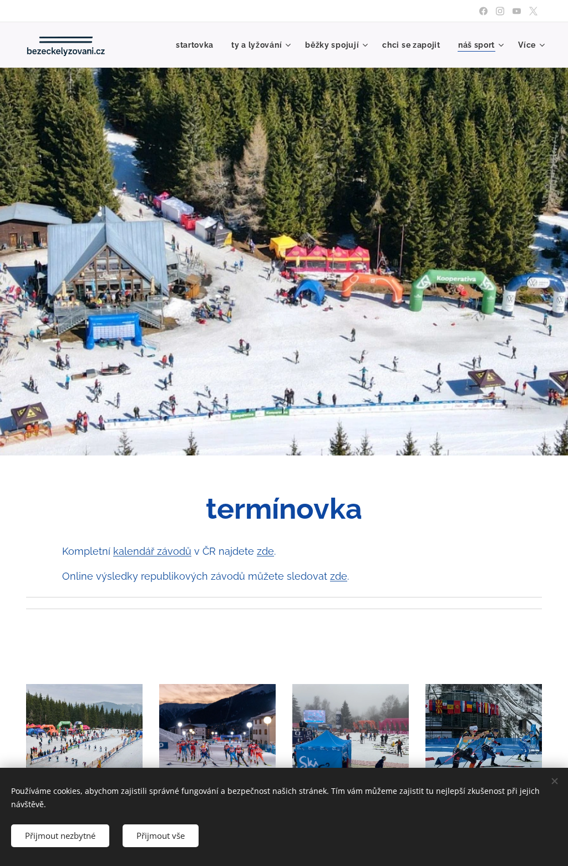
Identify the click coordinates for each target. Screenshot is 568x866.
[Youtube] (517, 11)
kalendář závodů (152, 551)
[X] (533, 11)
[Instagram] (500, 11)
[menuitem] (197, 45)
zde (265, 551)
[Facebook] (483, 11)
